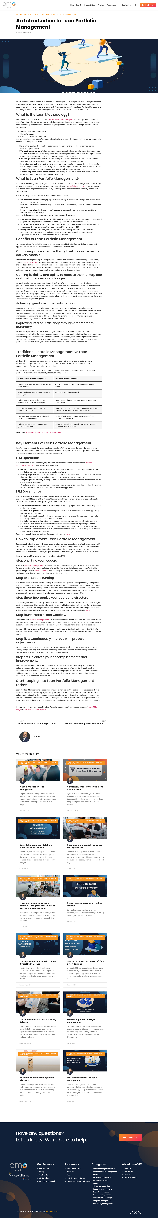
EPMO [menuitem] (95, 1174)
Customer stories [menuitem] (74, 1169)
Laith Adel (37, 737)
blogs (18, 709)
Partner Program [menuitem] (130, 1177)
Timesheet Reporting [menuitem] (101, 1186)
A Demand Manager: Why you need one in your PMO (84, 846)
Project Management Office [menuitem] (104, 1169)
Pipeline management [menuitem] (102, 1195)
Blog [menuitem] (68, 1175)
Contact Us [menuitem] (128, 1172)
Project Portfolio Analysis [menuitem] (103, 1198)
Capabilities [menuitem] (89, 5)
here (68, 534)
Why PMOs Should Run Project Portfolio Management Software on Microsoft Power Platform (37, 906)
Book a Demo (147, 5)
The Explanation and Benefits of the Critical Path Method (37, 962)
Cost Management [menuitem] (100, 1180)
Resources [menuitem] (111, 5)
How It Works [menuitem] (44, 1169)
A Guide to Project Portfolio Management (43, 432)
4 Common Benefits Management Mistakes (36, 1078)
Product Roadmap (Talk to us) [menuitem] (79, 1181)
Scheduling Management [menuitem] (103, 1203)
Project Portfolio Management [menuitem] (105, 1172)
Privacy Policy (50, 1211)
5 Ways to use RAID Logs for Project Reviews (84, 904)
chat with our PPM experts (34, 709)
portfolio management (78, 186)
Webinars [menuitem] (70, 1172)
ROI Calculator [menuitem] (44, 1178)
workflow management (39, 619)
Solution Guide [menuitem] (44, 1175)
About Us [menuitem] (127, 1169)
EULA (58, 1211)
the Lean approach (31, 262)
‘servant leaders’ (41, 570)
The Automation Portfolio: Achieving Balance (37, 1020)
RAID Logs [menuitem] (97, 1183)
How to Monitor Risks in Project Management (82, 1078)
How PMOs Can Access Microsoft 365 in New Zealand (85, 962)
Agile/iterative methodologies (60, 119)
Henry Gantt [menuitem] (75, 5)
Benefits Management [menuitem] (102, 1177)
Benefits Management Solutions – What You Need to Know (36, 846)
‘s (93, 707)
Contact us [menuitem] (127, 5)
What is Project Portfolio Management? (31, 788)
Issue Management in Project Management (81, 1020)
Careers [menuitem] (127, 1174)
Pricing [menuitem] (101, 5)
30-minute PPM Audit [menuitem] (47, 1181)
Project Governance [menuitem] (101, 1192)
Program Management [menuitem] (102, 1201)
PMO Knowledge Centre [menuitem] (76, 1178)
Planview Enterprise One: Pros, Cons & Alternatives (85, 788)
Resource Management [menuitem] (102, 1189)
